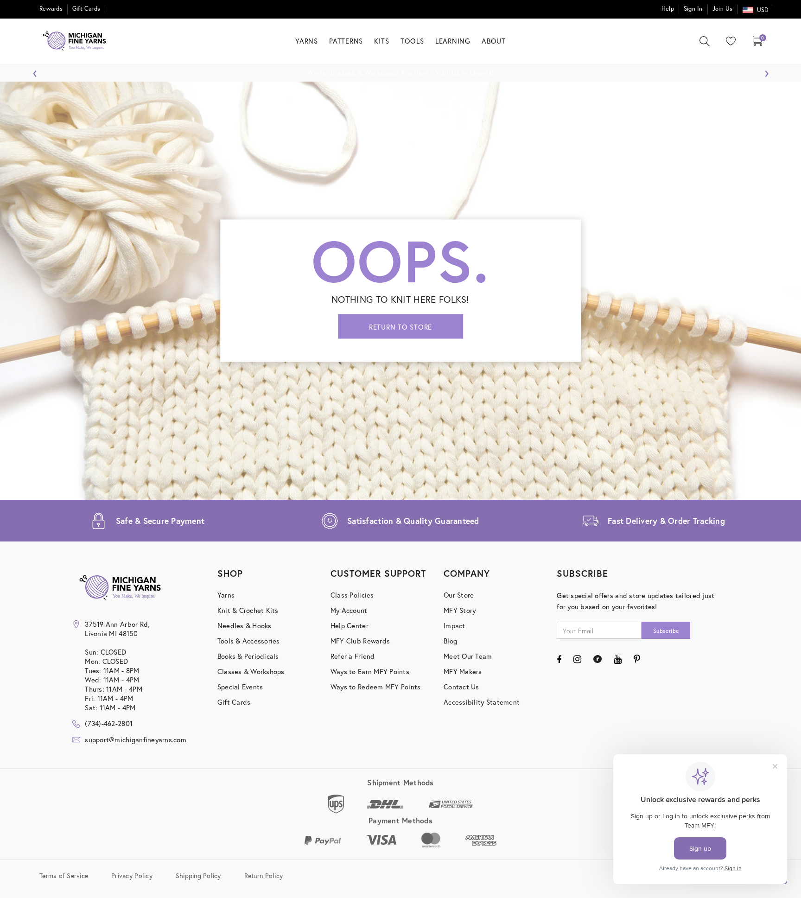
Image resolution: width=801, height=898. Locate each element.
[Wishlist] (728, 41)
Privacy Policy (132, 875)
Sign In (693, 9)
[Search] (704, 41)
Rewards (51, 9)
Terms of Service (63, 875)
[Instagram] (577, 659)
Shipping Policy (198, 875)
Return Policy (263, 875)
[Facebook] (559, 659)
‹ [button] (35, 71)
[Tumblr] (597, 659)
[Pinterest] (637, 659)
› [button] (766, 71)
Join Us (722, 9)
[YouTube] (618, 659)
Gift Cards (86, 9)
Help (667, 9)
